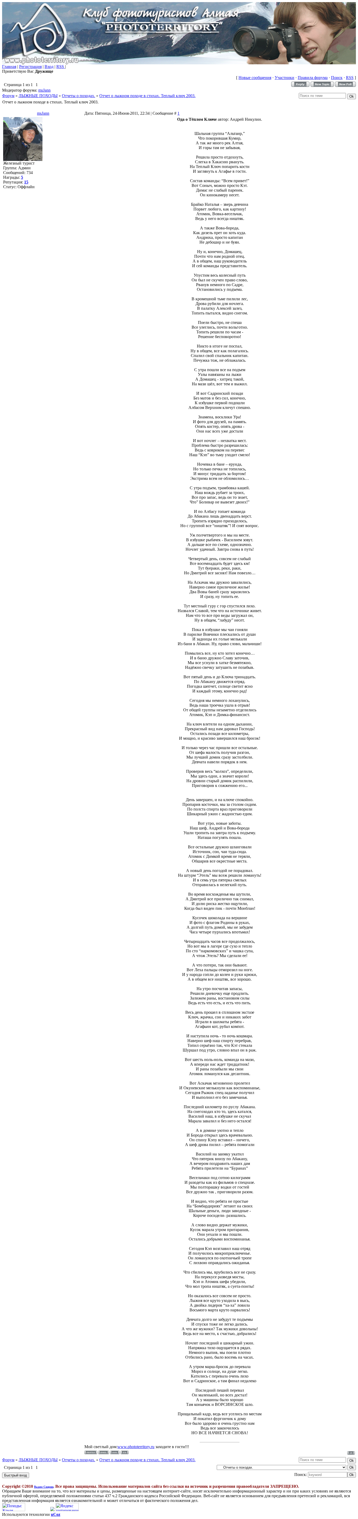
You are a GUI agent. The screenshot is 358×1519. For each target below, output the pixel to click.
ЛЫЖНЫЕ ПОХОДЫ (38, 95)
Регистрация (30, 66)
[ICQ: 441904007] (125, 1452)
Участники (284, 77)
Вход (49, 66)
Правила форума (313, 77)
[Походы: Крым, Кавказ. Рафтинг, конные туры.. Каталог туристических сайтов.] (13, 1509)
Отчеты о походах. (78, 95)
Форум (8, 95)
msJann (44, 90)
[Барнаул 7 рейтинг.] (52, 1509)
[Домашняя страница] (115, 1452)
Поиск (337, 77)
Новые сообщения (254, 77)
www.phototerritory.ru (135, 1446)
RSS (60, 66)
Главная (9, 66)
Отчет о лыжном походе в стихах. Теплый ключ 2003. (147, 95)
